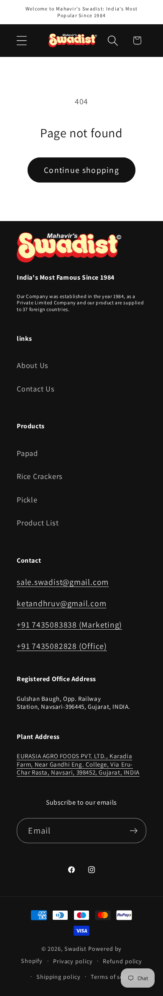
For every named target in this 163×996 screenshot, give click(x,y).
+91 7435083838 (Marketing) (69, 624)
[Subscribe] (134, 831)
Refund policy (122, 961)
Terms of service (114, 977)
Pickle (27, 499)
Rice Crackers (40, 476)
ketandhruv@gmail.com (62, 603)
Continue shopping (81, 170)
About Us (32, 365)
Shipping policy (58, 977)
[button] (21, 40)
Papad (27, 453)
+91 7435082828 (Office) (62, 646)
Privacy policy (73, 961)
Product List (38, 522)
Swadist (75, 948)
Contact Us (36, 388)
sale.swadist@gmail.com (63, 581)
